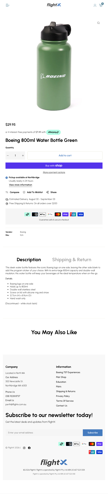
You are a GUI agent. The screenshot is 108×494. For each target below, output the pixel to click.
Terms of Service (65, 401)
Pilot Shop (61, 377)
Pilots (58, 386)
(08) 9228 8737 (12, 396)
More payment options (54, 172)
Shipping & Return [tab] (71, 259)
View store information (20, 184)
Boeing (23, 232)
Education (61, 382)
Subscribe (93, 432)
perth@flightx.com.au (15, 404)
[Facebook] (29, 447)
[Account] (95, 5)
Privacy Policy (63, 396)
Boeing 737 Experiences (68, 372)
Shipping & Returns (65, 391)
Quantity (9, 147)
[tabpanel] (54, 286)
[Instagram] (24, 447)
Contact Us (61, 405)
